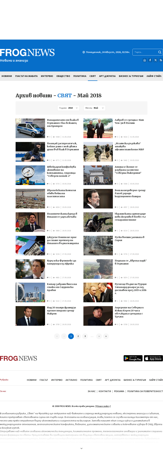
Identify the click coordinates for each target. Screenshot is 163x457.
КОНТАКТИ (105, 391)
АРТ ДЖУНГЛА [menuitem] (107, 76)
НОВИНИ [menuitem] (7, 76)
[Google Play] (133, 358)
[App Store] (153, 358)
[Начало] (145, 60)
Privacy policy (103, 406)
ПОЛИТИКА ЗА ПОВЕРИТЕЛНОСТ (145, 391)
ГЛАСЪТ (44, 380)
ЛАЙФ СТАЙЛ (156, 380)
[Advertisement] (81, 20)
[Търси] (159, 52)
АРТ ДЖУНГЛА (112, 380)
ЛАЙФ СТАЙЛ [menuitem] (154, 76)
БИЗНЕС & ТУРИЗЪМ (135, 380)
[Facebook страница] (150, 60)
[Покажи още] (81, 448)
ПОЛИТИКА (86, 380)
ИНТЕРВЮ (56, 380)
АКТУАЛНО (71, 380)
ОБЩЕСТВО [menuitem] (63, 76)
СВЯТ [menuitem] (92, 76)
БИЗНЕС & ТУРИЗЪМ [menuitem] (131, 76)
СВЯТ (99, 380)
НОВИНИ (31, 380)
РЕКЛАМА (119, 391)
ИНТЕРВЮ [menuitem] (47, 76)
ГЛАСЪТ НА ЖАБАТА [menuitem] (26, 76)
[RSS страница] (161, 60)
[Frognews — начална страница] (18, 358)
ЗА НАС (92, 391)
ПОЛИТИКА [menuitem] (79, 76)
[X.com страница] (155, 60)
